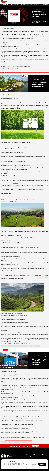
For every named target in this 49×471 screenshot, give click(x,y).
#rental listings (10, 442)
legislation (46, 277)
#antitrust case (16, 442)
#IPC (17, 68)
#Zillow (2, 442)
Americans (30, 385)
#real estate (30, 442)
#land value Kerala (37, 345)
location (42, 151)
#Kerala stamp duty (4, 345)
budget (19, 324)
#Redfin (6, 442)
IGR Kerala (18, 242)
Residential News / (37, 9)
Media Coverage (28, 456)
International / (36, 356)
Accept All (42, 464)
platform (9, 379)
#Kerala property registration (12, 345)
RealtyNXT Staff (43, 80)
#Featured (14, 68)
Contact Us (35, 456)
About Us (42, 454)
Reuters (45, 356)
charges (2, 334)
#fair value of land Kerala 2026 (23, 345)
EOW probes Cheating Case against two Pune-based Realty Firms (18, 66)
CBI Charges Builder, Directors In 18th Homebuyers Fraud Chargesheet (18, 440)
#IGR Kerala (31, 345)
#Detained (9, 68)
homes (16, 397)
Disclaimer (35, 457)
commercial (16, 182)
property (38, 102)
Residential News (5, 28)
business (44, 387)
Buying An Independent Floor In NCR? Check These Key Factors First (18, 343)
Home (26, 454)
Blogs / (35, 80)
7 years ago (43, 9)
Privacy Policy (43, 456)
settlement (15, 406)
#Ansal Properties (4, 68)
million (18, 420)
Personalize (33, 464)
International (4, 371)
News (34, 454)
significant (38, 258)
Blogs (3, 94)
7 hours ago (37, 80)
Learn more (10, 467)
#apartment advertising (23, 442)
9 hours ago (40, 356)
